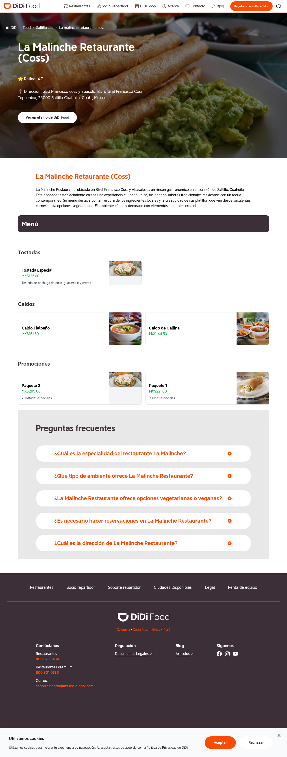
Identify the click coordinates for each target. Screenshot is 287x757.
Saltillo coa (45, 28)
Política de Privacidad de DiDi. (167, 747)
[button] (251, 6)
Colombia (123, 629)
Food (27, 28)
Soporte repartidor (124, 587)
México (155, 629)
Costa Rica (140, 629)
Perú (166, 629)
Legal (210, 587)
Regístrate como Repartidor (251, 6)
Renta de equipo (242, 587)
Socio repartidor (81, 587)
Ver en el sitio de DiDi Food (47, 117)
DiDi (14, 28)
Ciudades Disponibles (173, 587)
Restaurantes (41, 587)
